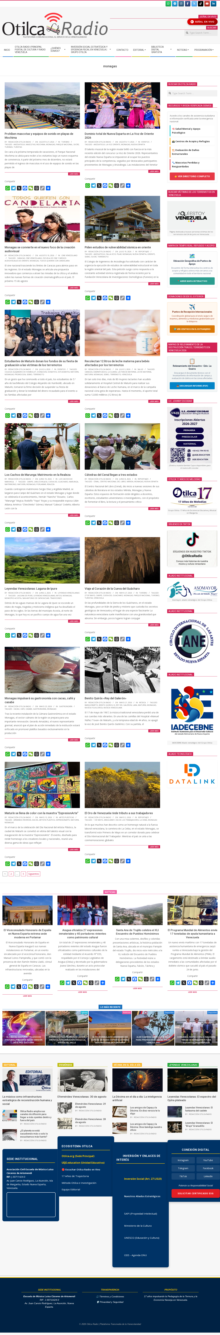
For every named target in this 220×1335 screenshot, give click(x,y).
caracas (21, 258)
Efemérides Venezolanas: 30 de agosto (81, 1096)
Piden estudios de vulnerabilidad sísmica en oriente (118, 247)
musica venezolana (113, 707)
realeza (50, 484)
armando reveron (22, 820)
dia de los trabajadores (127, 820)
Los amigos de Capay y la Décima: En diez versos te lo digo (145, 1110)
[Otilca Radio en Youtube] (207, 3)
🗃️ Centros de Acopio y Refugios (191, 141)
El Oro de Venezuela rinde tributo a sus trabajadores (119, 813)
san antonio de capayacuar (35, 598)
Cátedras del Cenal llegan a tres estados (111, 474)
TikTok (183, 1176)
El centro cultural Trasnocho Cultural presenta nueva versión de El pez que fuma (23, 1040)
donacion (42, 372)
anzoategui (19, 144)
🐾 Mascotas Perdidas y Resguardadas (186, 164)
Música (142, 702)
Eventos (145, 142)
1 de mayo (98, 820)
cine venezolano (34, 258)
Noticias (126, 1012)
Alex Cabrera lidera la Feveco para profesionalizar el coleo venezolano (153, 1040)
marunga (73, 481)
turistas (18, 147)
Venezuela (127, 374)
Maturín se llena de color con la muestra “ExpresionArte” (41, 813)
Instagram (183, 1160)
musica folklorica (94, 707)
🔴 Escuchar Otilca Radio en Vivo (81, 1169)
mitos (59, 595)
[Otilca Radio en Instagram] (181, 3)
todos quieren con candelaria (55, 260)
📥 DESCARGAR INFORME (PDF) (192, 385)
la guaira (112, 372)
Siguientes (33, 873)
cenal (96, 481)
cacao (16, 709)
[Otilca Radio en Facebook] (188, 3)
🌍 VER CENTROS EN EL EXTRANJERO (192, 329)
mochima (40, 144)
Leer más (74, 174)
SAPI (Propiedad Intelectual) (140, 1213)
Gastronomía (65, 706)
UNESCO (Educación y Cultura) (141, 1237)
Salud (140, 369)
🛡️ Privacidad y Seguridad (109, 1302)
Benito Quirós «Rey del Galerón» (105, 698)
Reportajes (144, 251)
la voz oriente (113, 144)
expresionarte (63, 820)
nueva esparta (138, 144)
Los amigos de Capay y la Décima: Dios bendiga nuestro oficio (146, 1127)
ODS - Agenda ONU (135, 1255)
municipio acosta (13, 598)
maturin (75, 372)
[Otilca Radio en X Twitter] (194, 3)
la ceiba (143, 820)
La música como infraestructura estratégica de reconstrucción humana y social (27, 1100)
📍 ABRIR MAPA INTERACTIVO (192, 281)
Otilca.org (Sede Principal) (78, 1156)
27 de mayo (90, 595)
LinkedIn (208, 1176)
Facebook (208, 1168)
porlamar (41, 484)
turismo (9, 147)
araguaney (109, 820)
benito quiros (106, 705)
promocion (20, 374)
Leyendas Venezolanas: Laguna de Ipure (31, 588)
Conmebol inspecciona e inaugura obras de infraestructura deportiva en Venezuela (196, 1040)
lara (135, 705)
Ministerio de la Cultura (138, 1225)
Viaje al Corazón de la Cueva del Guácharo (112, 588)
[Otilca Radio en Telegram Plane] (174, 3)
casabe (29, 709)
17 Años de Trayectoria (75, 1176)
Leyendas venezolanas (68, 593)
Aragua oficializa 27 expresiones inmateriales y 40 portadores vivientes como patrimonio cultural (82, 933)
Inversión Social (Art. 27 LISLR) (143, 1178)
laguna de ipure (25, 595)
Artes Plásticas (66, 817)
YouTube (208, 1160)
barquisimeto (91, 705)
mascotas (30, 144)
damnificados (100, 372)
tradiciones (56, 598)
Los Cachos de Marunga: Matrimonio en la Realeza (38, 474)
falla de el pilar (114, 254)
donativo (52, 372)
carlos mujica (40, 481)
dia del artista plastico (43, 820)
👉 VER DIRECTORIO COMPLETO (192, 176)
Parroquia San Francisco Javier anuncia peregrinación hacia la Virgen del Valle (67, 1040)
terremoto (103, 256)
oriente (151, 254)
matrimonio (10, 484)
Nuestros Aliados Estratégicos (142, 1196)
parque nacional (64, 144)
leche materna (144, 372)
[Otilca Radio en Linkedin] (213, 3)
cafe (22, 709)
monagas (50, 144)
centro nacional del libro (113, 481)
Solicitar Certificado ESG (196, 1193)
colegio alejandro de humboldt (20, 372)
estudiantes (64, 372)
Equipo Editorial (71, 1189)
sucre (76, 144)
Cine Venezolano (69, 255)
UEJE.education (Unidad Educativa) (83, 1162)
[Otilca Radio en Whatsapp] (168, 3)
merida (130, 481)
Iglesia (84, 1012)
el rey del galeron (123, 705)
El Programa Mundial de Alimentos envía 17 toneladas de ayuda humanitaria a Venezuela (192, 933)
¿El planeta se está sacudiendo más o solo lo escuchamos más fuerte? (34, 1133)
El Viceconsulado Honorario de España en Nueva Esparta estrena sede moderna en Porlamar (27, 933)
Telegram (183, 1168)
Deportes (169, 1012)
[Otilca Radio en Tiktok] (200, 3)
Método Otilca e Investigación (79, 1182)
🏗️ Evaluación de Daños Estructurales (185, 151)
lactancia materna (127, 372)
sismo (87, 256)
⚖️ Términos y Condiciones (110, 1296)
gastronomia (39, 709)
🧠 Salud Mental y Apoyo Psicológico (186, 130)
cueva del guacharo (58, 481)
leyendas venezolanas (44, 595)
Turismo (65, 142)
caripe (30, 481)
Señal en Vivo (203, 21)
